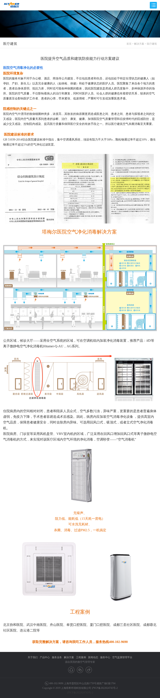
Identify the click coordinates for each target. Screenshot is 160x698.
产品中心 (45, 657)
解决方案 (139, 43)
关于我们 (33, 657)
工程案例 (81, 657)
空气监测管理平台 (122, 657)
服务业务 (57, 657)
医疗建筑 (152, 43)
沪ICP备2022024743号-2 (105, 688)
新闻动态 (93, 657)
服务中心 (105, 657)
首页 (128, 43)
